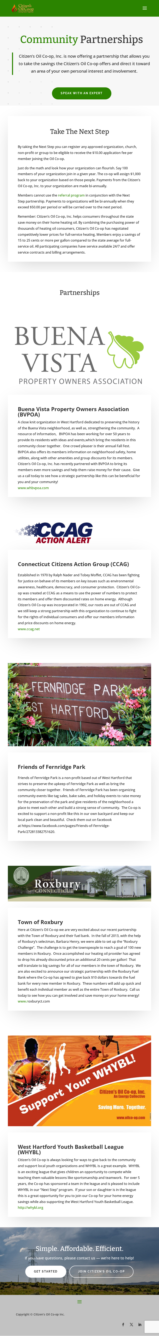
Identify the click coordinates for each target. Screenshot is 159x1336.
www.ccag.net (29, 629)
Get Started (46, 1271)
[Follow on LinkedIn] (139, 1324)
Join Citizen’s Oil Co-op (101, 1271)
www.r (23, 1001)
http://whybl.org (30, 1207)
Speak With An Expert (82, 93)
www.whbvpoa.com (33, 488)
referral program (71, 195)
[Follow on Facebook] (123, 1324)
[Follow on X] (131, 1324)
